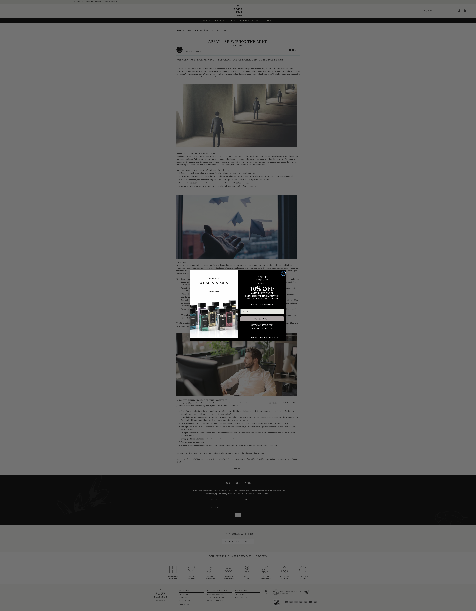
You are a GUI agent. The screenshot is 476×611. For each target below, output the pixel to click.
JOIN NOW (262, 319)
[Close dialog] (283, 273)
